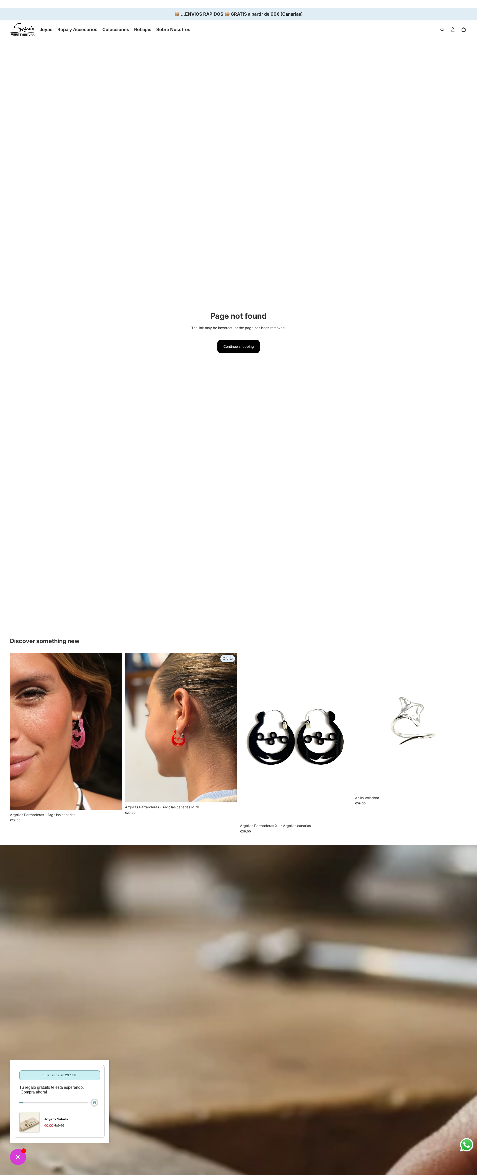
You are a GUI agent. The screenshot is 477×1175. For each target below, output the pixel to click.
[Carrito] (463, 29)
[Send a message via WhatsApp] (467, 1145)
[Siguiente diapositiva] (114, 731)
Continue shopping (238, 346)
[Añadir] (459, 785)
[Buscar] (442, 29)
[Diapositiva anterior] (17, 731)
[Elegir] (114, 802)
